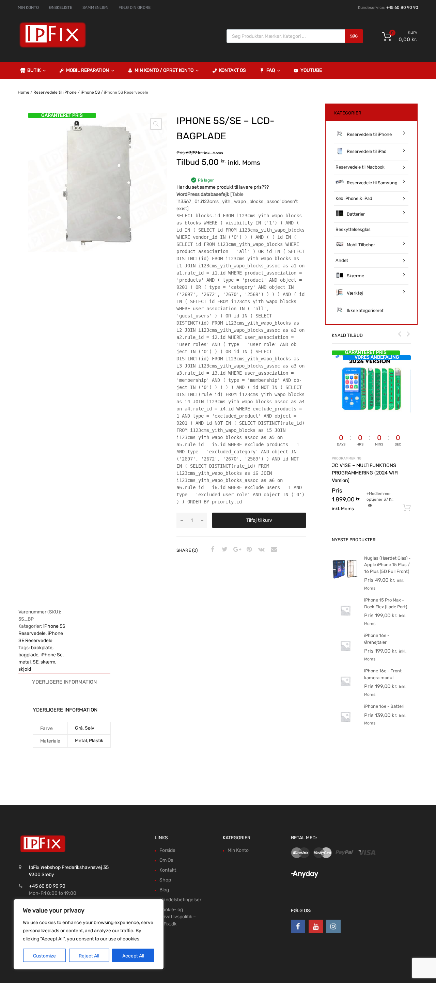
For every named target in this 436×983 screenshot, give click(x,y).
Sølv (89, 728)
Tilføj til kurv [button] (407, 507)
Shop (165, 880)
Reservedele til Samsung (372, 182)
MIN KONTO (28, 7)
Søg (354, 36)
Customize (44, 956)
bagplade (28, 655)
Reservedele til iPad (367, 151)
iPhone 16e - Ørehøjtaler (376, 639)
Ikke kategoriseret (365, 310)
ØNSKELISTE (60, 7)
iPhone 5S (90, 92)
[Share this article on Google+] (236, 549)
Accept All (133, 956)
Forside (167, 850)
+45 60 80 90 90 (402, 7)
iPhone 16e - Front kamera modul (383, 674)
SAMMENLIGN (95, 7)
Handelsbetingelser (180, 900)
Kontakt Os (232, 70)
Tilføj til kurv (259, 520)
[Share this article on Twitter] (223, 549)
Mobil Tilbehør (361, 244)
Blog (164, 890)
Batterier (356, 214)
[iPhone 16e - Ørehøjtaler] (345, 657)
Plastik (96, 741)
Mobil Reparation (87, 70)
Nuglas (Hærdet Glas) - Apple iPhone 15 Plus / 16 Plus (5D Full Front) (387, 565)
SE (35, 662)
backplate (41, 648)
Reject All (89, 956)
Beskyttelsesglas (353, 229)
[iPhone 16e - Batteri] (345, 728)
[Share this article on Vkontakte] (260, 549)
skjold (24, 669)
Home (23, 92)
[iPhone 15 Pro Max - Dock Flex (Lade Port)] (345, 622)
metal (24, 662)
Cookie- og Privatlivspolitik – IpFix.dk (177, 917)
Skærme (355, 275)
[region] (89, 934)
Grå (79, 728)
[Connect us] (298, 926)
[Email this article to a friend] (272, 549)
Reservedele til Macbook (360, 167)
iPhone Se (52, 655)
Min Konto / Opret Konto (164, 70)
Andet (342, 260)
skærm (48, 662)
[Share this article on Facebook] (211, 549)
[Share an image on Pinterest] (248, 549)
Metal (81, 741)
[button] (156, 124)
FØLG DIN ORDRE (135, 7)
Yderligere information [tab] (64, 682)
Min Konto (238, 850)
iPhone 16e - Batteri (384, 706)
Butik (34, 70)
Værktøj (355, 293)
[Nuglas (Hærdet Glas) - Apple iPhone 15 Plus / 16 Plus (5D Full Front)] (345, 580)
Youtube (311, 70)
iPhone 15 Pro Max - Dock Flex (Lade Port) (385, 603)
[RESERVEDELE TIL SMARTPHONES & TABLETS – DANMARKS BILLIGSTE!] (53, 47)
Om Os (166, 860)
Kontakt (167, 870)
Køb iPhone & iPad (354, 198)
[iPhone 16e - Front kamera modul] (345, 693)
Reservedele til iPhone (55, 92)
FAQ (270, 70)
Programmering (346, 458)
